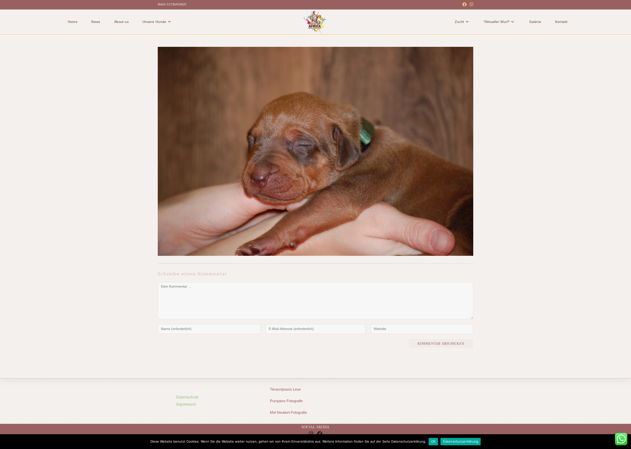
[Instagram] (311, 433)
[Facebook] (320, 433)
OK (433, 441)
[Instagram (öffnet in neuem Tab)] (470, 4)
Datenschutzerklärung (460, 441)
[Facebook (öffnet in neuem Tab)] (464, 4)
